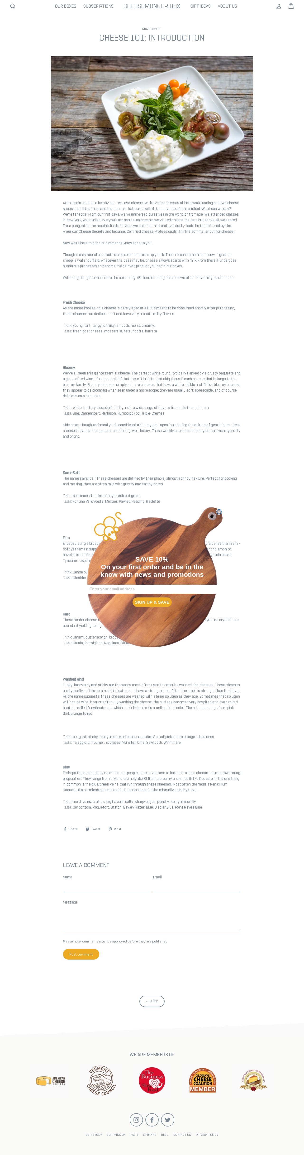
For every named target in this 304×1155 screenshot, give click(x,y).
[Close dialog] (219, 511)
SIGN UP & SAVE (152, 602)
